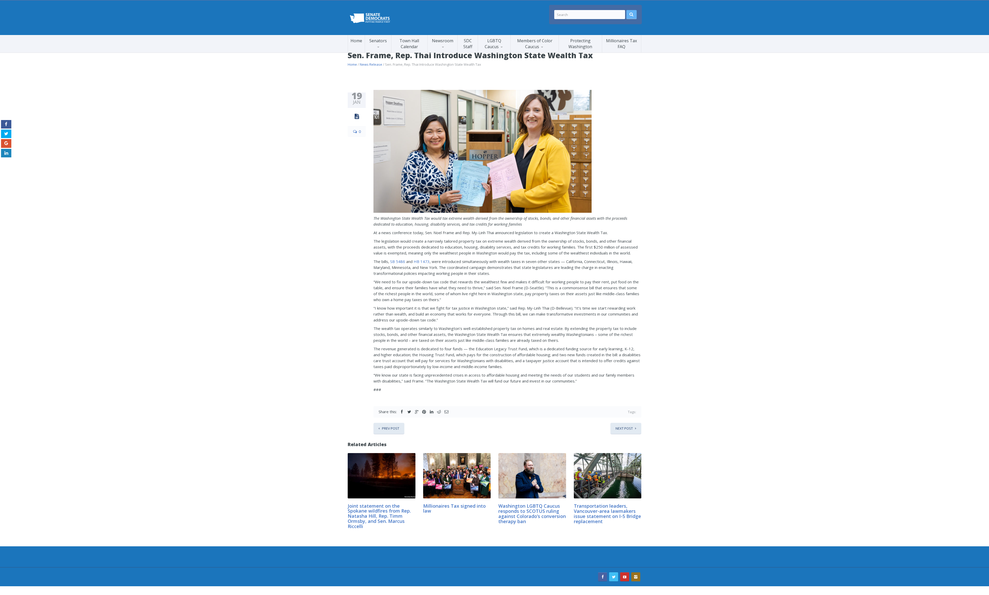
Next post (624, 428)
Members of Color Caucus (534, 43)
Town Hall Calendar (409, 43)
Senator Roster (383, 52)
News (488, 52)
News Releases (452, 51)
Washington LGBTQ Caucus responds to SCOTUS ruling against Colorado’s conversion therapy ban (532, 513)
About (536, 51)
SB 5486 (397, 261)
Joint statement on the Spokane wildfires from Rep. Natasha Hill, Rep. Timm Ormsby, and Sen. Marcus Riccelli (379, 516)
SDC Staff (467, 43)
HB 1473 (422, 261)
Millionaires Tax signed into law (454, 508)
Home (356, 41)
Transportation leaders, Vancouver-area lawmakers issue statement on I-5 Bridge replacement (607, 513)
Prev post (390, 428)
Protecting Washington (580, 43)
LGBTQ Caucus (493, 43)
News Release (371, 64)
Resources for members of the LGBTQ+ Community (502, 51)
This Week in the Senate (447, 52)
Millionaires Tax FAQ (621, 43)
